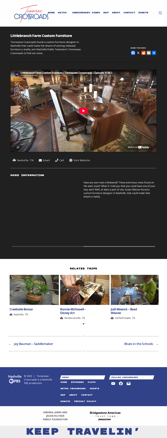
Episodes (77, 382)
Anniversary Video (86, 13)
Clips (92, 382)
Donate (143, 13)
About (116, 13)
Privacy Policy (85, 401)
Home (51, 13)
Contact (129, 13)
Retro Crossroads (73, 388)
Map (106, 13)
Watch (62, 13)
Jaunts (94, 388)
